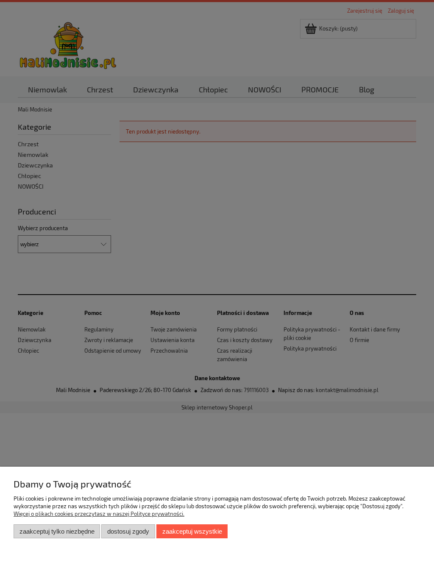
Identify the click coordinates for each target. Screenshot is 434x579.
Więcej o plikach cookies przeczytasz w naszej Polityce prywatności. (99, 513)
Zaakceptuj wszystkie (192, 531)
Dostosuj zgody (128, 531)
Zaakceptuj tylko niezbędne (57, 531)
